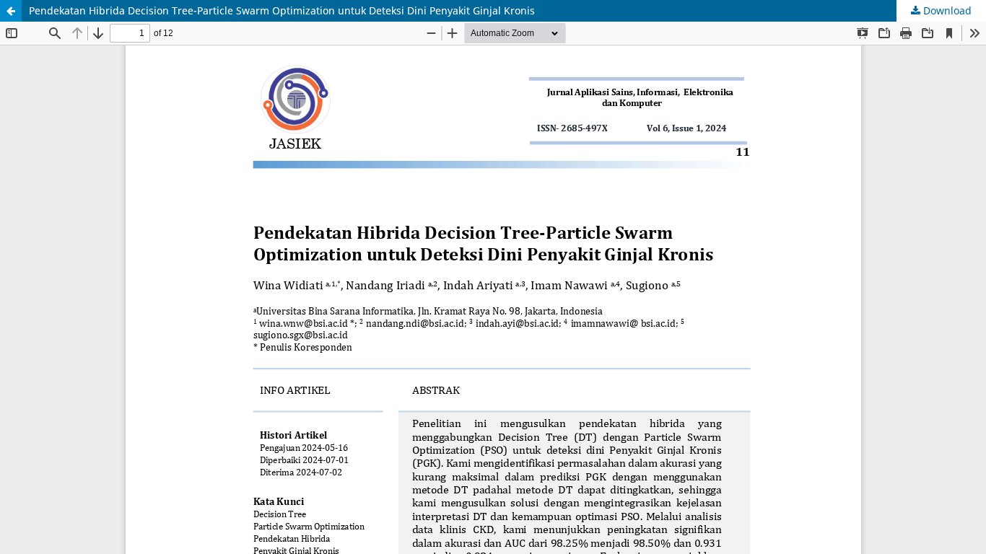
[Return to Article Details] (11, 11)
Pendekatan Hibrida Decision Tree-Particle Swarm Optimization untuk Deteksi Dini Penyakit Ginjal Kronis (282, 10)
